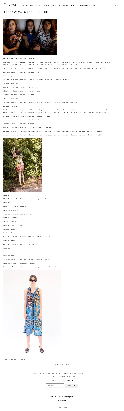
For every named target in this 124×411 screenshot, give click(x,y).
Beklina (65, 407)
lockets (13, 267)
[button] (108, 5)
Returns (65, 373)
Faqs (88, 373)
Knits (38, 5)
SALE (94, 5)
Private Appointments (53, 373)
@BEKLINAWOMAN (62, 400)
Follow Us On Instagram (62, 397)
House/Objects (85, 5)
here (23, 359)
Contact (41, 373)
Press (69, 376)
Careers (82, 373)
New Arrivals (28, 5)
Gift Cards (52, 376)
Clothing (46, 5)
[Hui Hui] (32, 356)
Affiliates (61, 376)
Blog (74, 376)
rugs (26, 267)
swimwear (61, 267)
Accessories (63, 5)
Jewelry (74, 5)
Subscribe (71, 385)
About (35, 373)
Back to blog (63, 365)
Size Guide (73, 373)
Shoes (54, 5)
